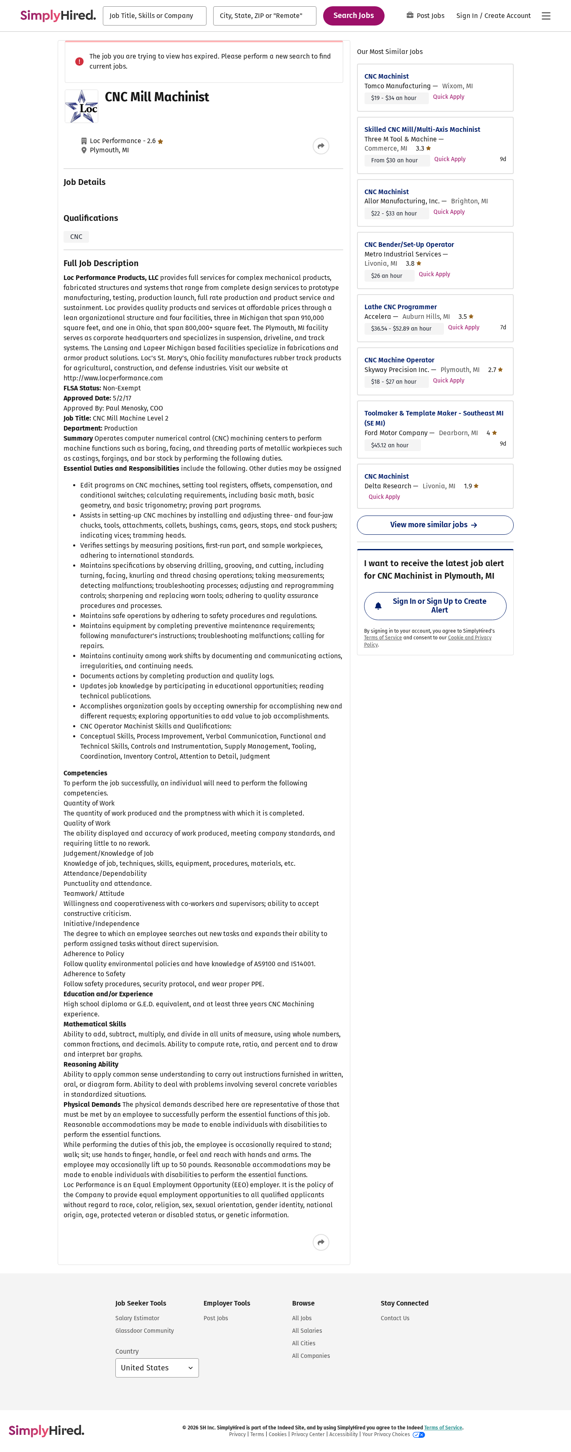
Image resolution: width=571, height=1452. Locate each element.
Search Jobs (354, 15)
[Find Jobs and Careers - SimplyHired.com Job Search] (58, 16)
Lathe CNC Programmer (401, 307)
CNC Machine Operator (399, 360)
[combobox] (154, 16)
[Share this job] (321, 146)
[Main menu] (546, 16)
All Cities (304, 1343)
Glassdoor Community (144, 1330)
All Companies (311, 1356)
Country (127, 1351)
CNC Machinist (387, 76)
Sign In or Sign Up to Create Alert (440, 606)
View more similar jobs (429, 524)
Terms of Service (383, 638)
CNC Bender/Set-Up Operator (409, 245)
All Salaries (307, 1330)
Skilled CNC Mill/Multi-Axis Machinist (422, 129)
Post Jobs (430, 16)
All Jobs (302, 1318)
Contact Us (395, 1318)
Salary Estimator (137, 1318)
